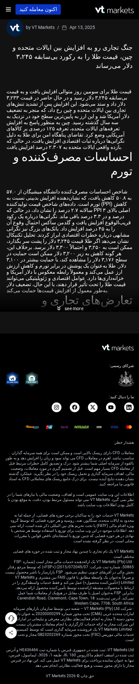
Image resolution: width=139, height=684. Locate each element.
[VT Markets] (114, 9)
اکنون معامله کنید (38, 9)
